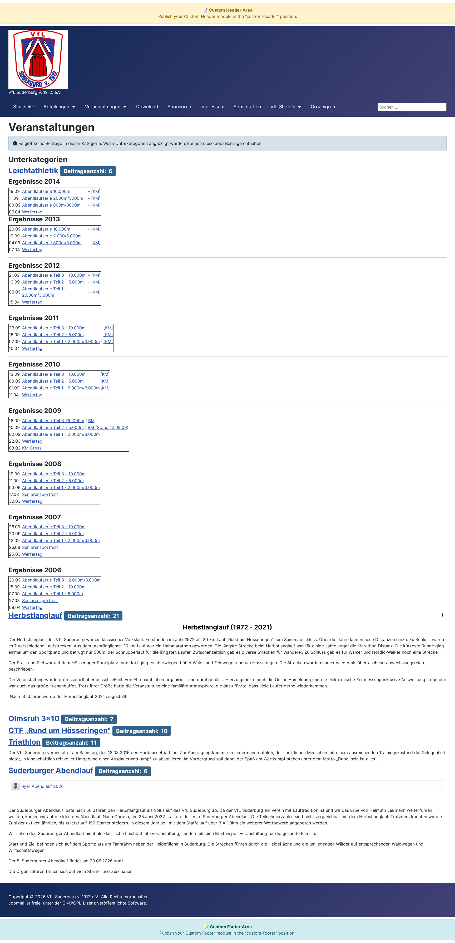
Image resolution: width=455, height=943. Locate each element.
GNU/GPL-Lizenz (79, 903)
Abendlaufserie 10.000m (46, 191)
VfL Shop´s (282, 106)
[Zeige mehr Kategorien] (442, 615)
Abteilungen (56, 106)
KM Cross (31, 448)
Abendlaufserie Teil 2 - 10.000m (54, 586)
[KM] (96, 191)
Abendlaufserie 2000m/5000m (52, 198)
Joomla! (16, 903)
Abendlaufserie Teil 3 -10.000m (53, 420)
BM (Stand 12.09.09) (108, 427)
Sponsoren (179, 106)
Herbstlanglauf (35, 615)
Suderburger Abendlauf (50, 770)
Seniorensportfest (40, 494)
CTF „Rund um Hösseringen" (59, 730)
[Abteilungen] (72, 106)
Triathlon (24, 741)
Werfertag (32, 211)
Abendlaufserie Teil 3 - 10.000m (54, 275)
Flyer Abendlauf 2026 (42, 786)
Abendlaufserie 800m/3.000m (52, 242)
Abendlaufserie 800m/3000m (51, 205)
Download (147, 106)
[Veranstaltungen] (123, 106)
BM (91, 420)
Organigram (324, 106)
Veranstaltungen (102, 106)
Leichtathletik (33, 170)
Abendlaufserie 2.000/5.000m (52, 235)
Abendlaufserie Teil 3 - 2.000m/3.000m (61, 580)
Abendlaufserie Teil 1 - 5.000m (52, 593)
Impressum (212, 106)
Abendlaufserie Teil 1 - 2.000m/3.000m (61, 341)
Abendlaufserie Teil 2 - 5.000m (53, 282)
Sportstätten (247, 106)
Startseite (23, 106)
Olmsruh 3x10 (34, 718)
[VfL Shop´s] (298, 106)
